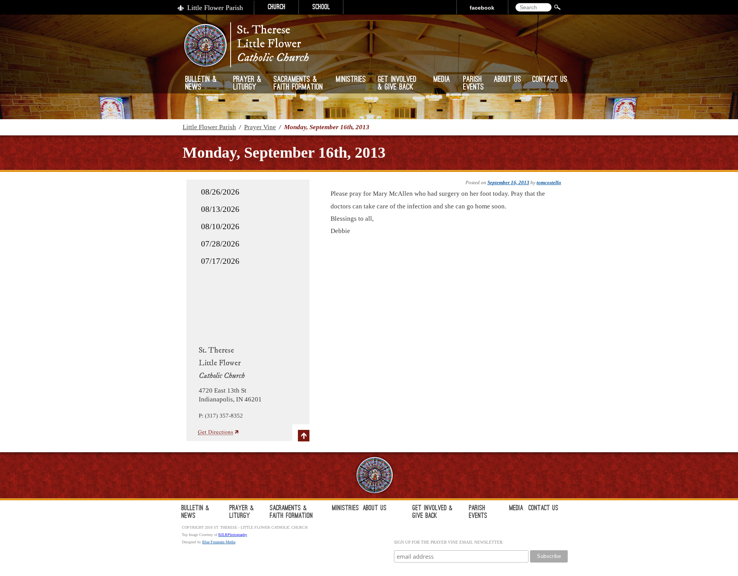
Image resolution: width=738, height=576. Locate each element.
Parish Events (473, 84)
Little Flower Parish (215, 8)
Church (277, 7)
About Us (507, 80)
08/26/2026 (220, 191)
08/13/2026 (220, 209)
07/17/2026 (220, 261)
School (321, 7)
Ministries (351, 80)
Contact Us (549, 80)
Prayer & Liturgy (247, 84)
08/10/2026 (220, 226)
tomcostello (549, 182)
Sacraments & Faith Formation (298, 84)
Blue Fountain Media (218, 542)
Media (442, 80)
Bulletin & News (201, 84)
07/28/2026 (220, 243)
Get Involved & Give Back (397, 84)
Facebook (482, 8)
